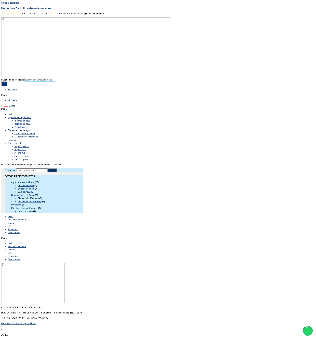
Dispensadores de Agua (19, 130)
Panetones (13, 140)
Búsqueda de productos (12, 80)
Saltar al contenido (10, 3)
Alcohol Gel (20, 153)
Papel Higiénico (21, 146)
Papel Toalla (20, 149)
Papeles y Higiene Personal (24, 208)
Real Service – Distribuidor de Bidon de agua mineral (26, 8)
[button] (158, 95)
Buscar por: (10, 170)
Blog (10, 226)
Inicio (10, 114)
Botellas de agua (22, 124)
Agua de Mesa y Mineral (19, 117)
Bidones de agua (22, 121)
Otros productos (15, 143)
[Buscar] (4, 83)
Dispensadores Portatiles (26, 137)
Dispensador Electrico (24, 133)
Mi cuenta (12, 89)
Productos (13, 229)
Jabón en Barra (21, 156)
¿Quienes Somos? (17, 219)
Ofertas (11, 223)
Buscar (52, 170)
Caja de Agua (20, 127)
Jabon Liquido (21, 159)
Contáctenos (14, 232)
